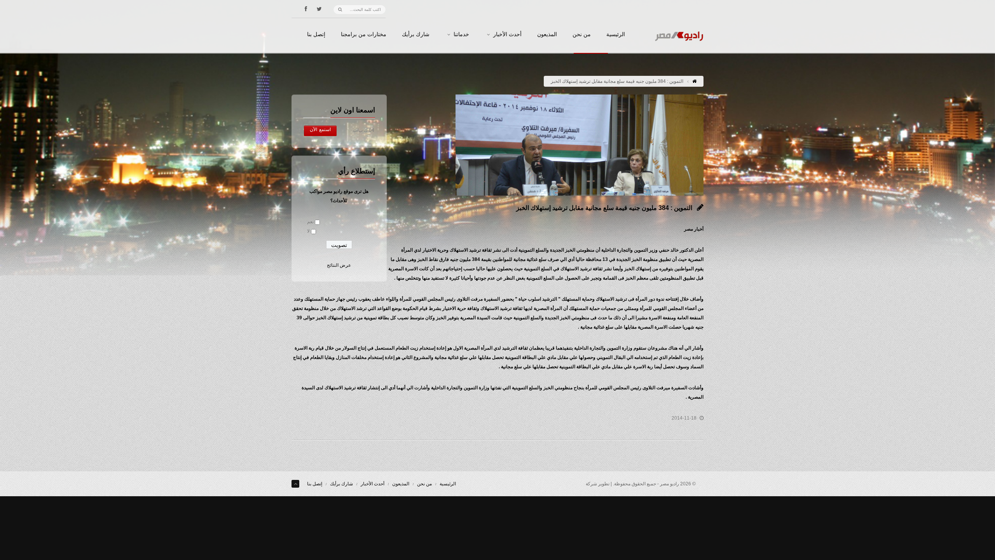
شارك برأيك (415, 34)
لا (308, 231)
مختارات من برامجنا (363, 34)
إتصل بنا (316, 34)
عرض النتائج (339, 265)
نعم (310, 221)
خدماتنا (461, 34)
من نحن (582, 34)
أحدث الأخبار (507, 34)
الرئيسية (615, 34)
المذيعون (547, 34)
